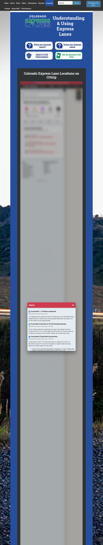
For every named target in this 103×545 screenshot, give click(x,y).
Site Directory (26, 8)
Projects (7, 8)
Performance (32, 3)
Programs (49, 3)
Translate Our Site (93, 4)
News (18, 3)
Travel (12, 3)
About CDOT (16, 8)
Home (6, 3)
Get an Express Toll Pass (71, 55)
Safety (24, 3)
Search (76, 3)
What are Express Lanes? (42, 45)
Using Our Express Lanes (72, 45)
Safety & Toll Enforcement (42, 55)
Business (41, 3)
